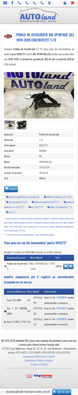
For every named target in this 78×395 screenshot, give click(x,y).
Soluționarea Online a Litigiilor (39, 360)
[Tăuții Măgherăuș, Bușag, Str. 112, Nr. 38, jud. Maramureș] (49, 3)
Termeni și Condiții (39, 364)
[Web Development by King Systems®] (39, 375)
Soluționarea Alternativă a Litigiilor (39, 356)
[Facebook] (12, 3)
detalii (46, 391)
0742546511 (62, 297)
